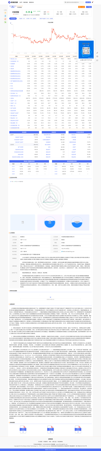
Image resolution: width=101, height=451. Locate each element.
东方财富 (40, 441)
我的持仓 (31, 2)
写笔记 (89, 7)
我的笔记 (25, 2)
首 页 (21, 2)
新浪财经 (46, 441)
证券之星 (54, 441)
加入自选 (82, 7)
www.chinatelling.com (68, 251)
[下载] (23, 431)
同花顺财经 (60, 441)
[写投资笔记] (97, 53)
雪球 (50, 441)
